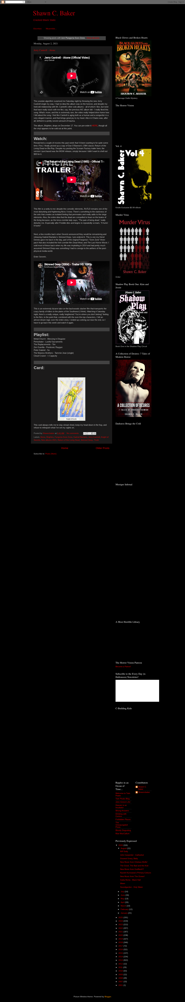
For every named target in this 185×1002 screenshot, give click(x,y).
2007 (121, 982)
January (124, 913)
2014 (121, 957)
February (125, 909)
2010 (121, 971)
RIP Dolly (124, 851)
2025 (121, 917)
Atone (42, 437)
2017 (121, 946)
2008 (121, 978)
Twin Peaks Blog (123, 799)
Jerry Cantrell (94, 437)
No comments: (73, 433)
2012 (121, 964)
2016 (121, 949)
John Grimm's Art (123, 802)
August (124, 848)
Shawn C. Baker (54, 12)
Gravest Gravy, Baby (129, 859)
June (123, 895)
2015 (121, 953)
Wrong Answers (122, 811)
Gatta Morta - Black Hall (130, 880)
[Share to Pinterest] (94, 433)
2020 (121, 935)
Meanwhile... (51, 28)
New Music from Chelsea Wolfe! (133, 862)
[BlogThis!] (87, 433)
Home (64, 448)
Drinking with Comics (121, 815)
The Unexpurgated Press (122, 825)
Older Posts (102, 448)
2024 (121, 921)
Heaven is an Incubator (121, 806)
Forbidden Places (123, 819)
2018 (121, 942)
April (123, 902)
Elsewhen (37, 28)
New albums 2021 (49, 440)
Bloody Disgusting (123, 830)
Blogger (108, 997)
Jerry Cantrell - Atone (44, 50)
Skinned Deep (87, 440)
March (124, 906)
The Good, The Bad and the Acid (134, 866)
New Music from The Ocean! (132, 876)
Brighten (50, 437)
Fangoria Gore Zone (63, 437)
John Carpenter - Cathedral (132, 855)
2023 (121, 925)
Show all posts (93, 38)
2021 (121, 932)
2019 (121, 939)
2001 (121, 985)
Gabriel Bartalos (80, 437)
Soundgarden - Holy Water (131, 887)
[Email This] (84, 433)
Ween (122, 883)
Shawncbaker (144, 792)
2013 (121, 960)
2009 (121, 975)
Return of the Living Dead (69, 440)
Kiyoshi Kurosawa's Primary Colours (135, 873)
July (123, 892)
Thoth (96, 440)
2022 (121, 928)
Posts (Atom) (50, 454)
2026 (121, 845)
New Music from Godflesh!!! (132, 869)
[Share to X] (89, 433)
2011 (121, 967)
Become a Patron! (123, 667)
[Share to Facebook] (92, 433)
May (123, 899)
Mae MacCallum (122, 834)
